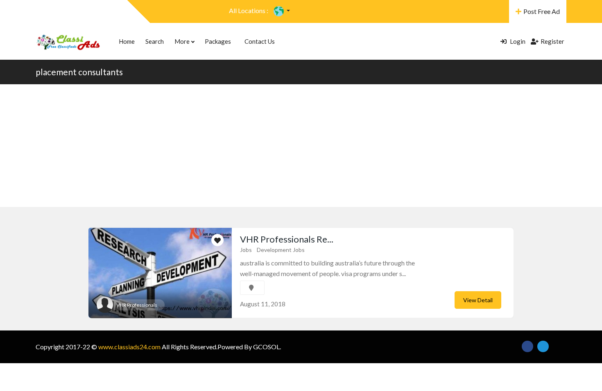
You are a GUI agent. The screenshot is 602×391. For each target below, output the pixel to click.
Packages (218, 41)
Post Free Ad (541, 11)
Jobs (246, 249)
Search (154, 41)
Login (517, 41)
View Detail (478, 300)
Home (127, 41)
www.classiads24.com (129, 347)
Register (552, 41)
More (182, 41)
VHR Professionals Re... (286, 239)
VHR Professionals (136, 305)
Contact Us (259, 41)
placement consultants (79, 72)
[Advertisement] (301, 145)
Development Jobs (281, 249)
